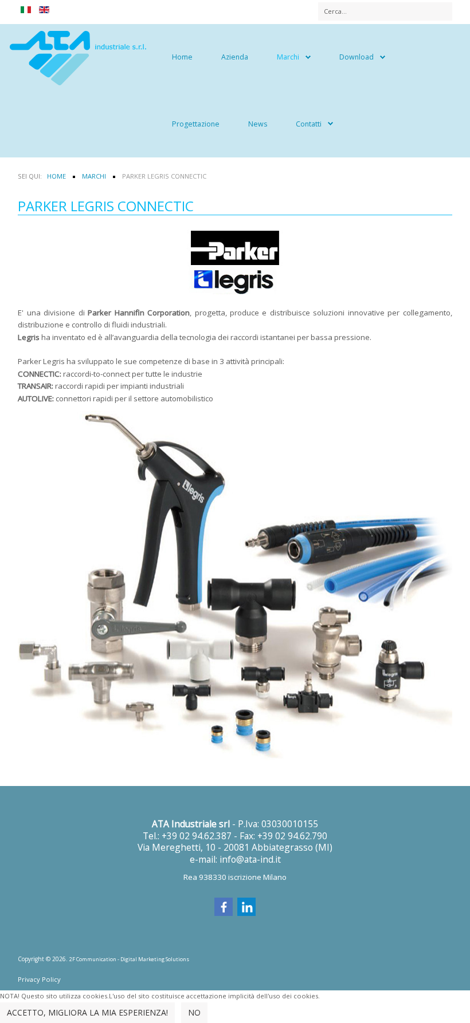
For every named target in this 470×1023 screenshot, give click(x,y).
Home (182, 57)
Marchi (288, 57)
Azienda (234, 57)
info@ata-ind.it (250, 859)
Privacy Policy (39, 979)
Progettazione (196, 124)
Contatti (309, 124)
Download (356, 57)
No (194, 1012)
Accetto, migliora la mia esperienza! (87, 1012)
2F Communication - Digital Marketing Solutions (129, 959)
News (257, 124)
